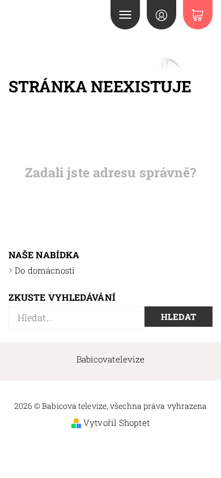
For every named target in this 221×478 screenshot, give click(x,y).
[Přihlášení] (161, 14)
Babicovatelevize (110, 359)
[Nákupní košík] (197, 14)
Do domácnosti (45, 270)
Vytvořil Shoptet (116, 422)
